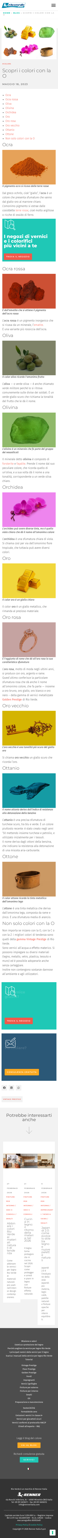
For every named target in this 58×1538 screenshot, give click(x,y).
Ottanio (9, 130)
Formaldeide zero (29, 1412)
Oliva (8, 103)
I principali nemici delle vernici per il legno (29, 1352)
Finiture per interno (29, 1391)
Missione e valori (29, 1341)
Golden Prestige (29, 1372)
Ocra (8, 95)
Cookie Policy (36, 1525)
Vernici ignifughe (29, 1384)
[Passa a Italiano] (29, 1468)
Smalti (29, 1395)
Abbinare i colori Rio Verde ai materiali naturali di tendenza (11, 1238)
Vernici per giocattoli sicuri (29, 1419)
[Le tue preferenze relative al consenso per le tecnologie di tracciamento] (53, 1533)
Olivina (9, 108)
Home (6, 13)
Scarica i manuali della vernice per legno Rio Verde (29, 1356)
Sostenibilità (29, 1408)
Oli (29, 1398)
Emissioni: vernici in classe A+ (29, 1415)
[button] (53, 5)
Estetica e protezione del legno (29, 1345)
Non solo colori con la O (20, 138)
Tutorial (29, 1359)
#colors (6, 64)
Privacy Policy (22, 1525)
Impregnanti (29, 1380)
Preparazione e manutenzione (29, 1402)
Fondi (29, 1376)
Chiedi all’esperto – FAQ (29, 1426)
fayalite (21, 463)
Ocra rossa (11, 99)
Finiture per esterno (29, 1387)
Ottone (9, 134)
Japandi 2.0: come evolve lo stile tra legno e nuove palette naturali (46, 1244)
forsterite (8, 463)
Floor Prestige (29, 1369)
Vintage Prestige (29, 1365)
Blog (16, 13)
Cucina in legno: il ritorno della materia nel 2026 (29, 1230)
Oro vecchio (12, 125)
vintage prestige (12, 1099)
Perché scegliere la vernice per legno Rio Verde (29, 1348)
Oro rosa (10, 121)
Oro (7, 116)
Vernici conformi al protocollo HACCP (29, 1422)
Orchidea (10, 112)
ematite (38, 325)
